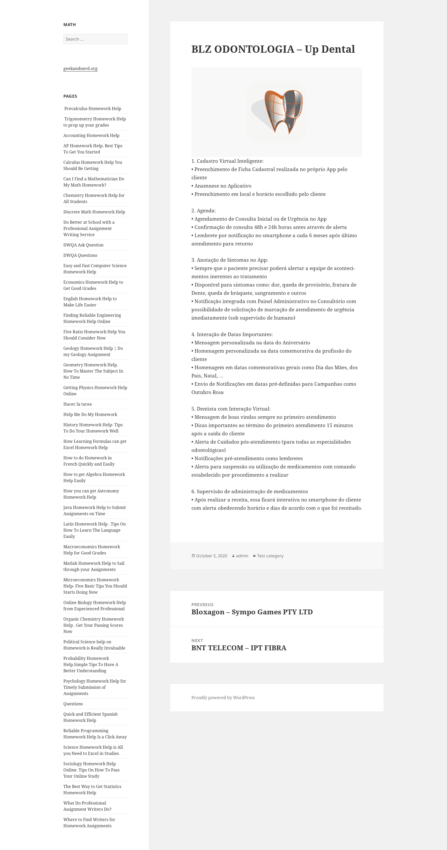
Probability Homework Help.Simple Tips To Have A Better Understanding (90, 664)
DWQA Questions (80, 255)
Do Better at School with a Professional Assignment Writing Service (89, 228)
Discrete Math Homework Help (94, 212)
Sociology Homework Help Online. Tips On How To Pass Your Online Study (91, 770)
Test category (270, 556)
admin (242, 556)
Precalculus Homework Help (92, 108)
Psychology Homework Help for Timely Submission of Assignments (94, 687)
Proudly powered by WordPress (223, 697)
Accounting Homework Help (91, 135)
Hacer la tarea (77, 404)
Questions (73, 704)
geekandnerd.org (80, 68)
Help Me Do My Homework (90, 414)
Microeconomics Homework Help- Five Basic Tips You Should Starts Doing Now (95, 586)
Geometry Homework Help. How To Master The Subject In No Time (93, 371)
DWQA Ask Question (83, 245)
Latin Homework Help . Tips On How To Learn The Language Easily (94, 530)
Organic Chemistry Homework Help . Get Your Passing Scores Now (93, 625)
